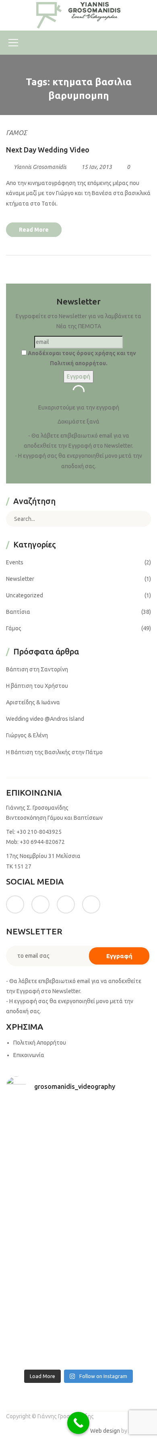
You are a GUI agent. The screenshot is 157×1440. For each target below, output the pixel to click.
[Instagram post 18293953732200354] (116, 1126)
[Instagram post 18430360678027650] (116, 1299)
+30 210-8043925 (39, 832)
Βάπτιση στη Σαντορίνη (37, 669)
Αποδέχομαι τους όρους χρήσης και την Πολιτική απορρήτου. (81, 358)
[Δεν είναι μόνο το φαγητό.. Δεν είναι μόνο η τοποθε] (116, 1169)
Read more (34, 229)
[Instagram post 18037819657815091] (116, 1212)
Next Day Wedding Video (47, 150)
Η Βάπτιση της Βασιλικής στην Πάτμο (54, 752)
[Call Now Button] (78, 1423)
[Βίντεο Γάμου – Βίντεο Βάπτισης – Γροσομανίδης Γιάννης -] (78, 15)
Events (14, 562)
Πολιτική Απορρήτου (39, 1042)
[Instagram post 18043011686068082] (41, 1126)
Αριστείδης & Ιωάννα (33, 702)
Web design (105, 1431)
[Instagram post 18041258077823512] (41, 1212)
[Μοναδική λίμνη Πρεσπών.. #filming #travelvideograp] (41, 1256)
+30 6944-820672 (42, 842)
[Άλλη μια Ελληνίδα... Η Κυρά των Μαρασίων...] (116, 1256)
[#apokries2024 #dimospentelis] (41, 1343)
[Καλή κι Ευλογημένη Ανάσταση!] (41, 1299)
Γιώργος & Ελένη (27, 735)
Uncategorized (24, 595)
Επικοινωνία (28, 1055)
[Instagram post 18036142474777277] (116, 1343)
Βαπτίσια (18, 612)
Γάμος (16, 132)
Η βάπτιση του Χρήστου (37, 686)
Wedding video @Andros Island (45, 719)
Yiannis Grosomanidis (40, 167)
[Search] (139, 519)
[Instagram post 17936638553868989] (41, 1169)
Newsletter (20, 579)
